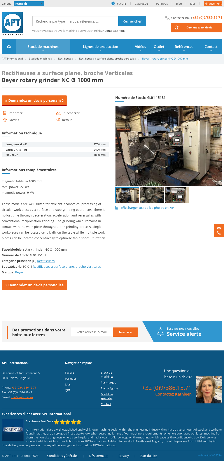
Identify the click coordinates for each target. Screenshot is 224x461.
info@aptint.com (22, 397)
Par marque (108, 382)
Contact (106, 404)
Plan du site (148, 456)
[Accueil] (9, 46)
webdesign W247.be (210, 455)
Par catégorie (109, 388)
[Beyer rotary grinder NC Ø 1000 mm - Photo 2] (152, 195)
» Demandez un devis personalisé (34, 100)
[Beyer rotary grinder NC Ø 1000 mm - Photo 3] (177, 195)
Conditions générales (62, 456)
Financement (213, 3)
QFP (67, 390)
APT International (12, 23)
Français (21, 3)
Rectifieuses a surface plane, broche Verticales (107, 58)
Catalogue (141, 3)
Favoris (119, 3)
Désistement (98, 456)
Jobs (193, 3)
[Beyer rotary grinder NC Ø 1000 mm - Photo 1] (168, 108)
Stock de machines (40, 58)
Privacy (124, 456)
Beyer (19, 272)
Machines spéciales (107, 396)
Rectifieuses (65, 58)
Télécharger (71, 113)
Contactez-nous (115, 31)
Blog (179, 3)
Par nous (162, 3)
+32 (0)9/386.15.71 (207, 17)
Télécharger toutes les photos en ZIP (147, 208)
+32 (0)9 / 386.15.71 (24, 387)
